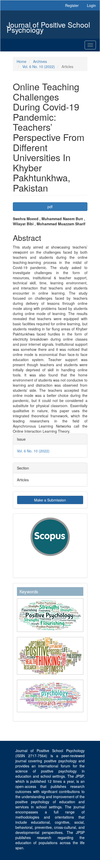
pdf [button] (50, 206)
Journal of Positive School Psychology (48, 25)
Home (21, 61)
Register (72, 5)
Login (91, 5)
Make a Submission (50, 499)
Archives (40, 61)
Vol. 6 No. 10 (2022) (38, 66)
